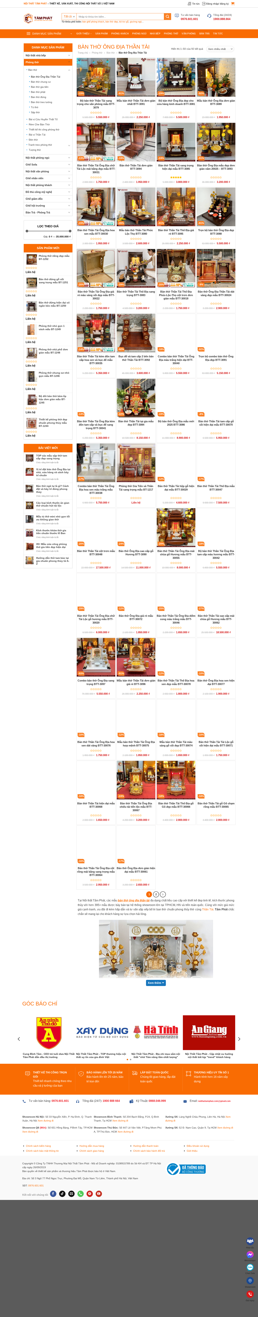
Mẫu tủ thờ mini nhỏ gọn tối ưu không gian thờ (53, 518)
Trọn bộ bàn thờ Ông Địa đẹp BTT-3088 (216, 232)
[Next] (239, 1039)
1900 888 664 (111, 1100)
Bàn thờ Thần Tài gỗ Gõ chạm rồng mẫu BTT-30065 (216, 805)
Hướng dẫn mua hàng (92, 1145)
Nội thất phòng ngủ (37, 157)
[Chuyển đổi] (69, 55)
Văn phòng (189, 33)
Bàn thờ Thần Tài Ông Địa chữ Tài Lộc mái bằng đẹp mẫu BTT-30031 (96, 169)
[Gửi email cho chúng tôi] (71, 1194)
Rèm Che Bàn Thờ (39, 124)
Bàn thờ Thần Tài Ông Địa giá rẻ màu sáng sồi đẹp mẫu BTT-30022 (96, 295)
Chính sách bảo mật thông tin (42, 1150)
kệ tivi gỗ (123, 21)
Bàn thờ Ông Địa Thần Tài (45, 76)
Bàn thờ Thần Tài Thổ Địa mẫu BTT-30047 (216, 488)
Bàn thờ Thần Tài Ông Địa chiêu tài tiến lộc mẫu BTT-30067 (136, 807)
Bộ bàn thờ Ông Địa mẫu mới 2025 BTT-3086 (176, 423)
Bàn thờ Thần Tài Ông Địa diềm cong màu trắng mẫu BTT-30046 (176, 619)
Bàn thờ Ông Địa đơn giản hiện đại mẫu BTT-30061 (136, 870)
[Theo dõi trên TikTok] (62, 1194)
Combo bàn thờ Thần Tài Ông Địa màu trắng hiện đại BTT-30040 (176, 360)
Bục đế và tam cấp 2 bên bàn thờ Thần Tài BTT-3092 (136, 358)
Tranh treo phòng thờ (40, 144)
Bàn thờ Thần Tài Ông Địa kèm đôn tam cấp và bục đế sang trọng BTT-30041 (96, 425)
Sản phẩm (101, 33)
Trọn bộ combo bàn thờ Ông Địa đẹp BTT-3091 (216, 358)
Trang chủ (83, 52)
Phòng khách (120, 33)
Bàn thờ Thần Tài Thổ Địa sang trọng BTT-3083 (136, 293)
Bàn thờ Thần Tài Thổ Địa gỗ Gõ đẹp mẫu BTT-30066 (176, 805)
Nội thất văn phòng (37, 171)
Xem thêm (154, 982)
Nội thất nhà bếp (36, 55)
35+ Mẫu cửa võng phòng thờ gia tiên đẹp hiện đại (51, 545)
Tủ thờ (34, 107)
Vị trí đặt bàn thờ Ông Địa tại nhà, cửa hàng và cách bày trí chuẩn (53, 472)
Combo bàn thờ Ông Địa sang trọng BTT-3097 (96, 682)
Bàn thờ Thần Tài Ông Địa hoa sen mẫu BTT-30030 (96, 232)
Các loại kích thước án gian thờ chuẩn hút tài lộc (52, 504)
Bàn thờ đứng (38, 97)
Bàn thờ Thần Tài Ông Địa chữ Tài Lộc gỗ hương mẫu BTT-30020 (96, 619)
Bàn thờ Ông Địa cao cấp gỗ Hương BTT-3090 (136, 553)
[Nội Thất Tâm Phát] (38, 18)
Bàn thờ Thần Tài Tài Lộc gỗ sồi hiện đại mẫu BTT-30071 (216, 743)
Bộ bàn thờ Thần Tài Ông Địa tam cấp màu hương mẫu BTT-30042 (216, 554)
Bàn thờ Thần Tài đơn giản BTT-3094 (136, 167)
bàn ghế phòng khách (93, 21)
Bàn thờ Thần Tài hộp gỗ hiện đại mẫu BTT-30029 (176, 488)
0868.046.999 (157, 1100)
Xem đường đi (46, 1120)
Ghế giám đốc (34, 198)
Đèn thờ (33, 139)
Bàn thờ (32, 69)
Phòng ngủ (139, 33)
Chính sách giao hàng (92, 1150)
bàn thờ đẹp (111, 21)
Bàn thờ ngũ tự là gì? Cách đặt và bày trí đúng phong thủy (52, 489)
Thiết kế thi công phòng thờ (44, 129)
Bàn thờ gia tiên (39, 86)
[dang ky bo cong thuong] (185, 1168)
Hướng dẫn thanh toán (145, 1145)
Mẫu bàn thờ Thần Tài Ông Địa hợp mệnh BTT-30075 (136, 743)
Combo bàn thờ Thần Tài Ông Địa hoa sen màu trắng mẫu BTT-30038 (96, 489)
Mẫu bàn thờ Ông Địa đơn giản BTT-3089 (216, 102)
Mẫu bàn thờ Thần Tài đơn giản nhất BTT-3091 (136, 102)
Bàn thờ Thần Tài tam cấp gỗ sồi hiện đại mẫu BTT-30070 (216, 423)
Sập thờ (35, 112)
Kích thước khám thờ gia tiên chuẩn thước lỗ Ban (51, 532)
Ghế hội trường (35, 205)
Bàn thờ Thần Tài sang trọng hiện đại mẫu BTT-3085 (176, 167)
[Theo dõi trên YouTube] (99, 1194)
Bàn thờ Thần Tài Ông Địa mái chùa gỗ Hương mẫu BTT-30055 (175, 554)
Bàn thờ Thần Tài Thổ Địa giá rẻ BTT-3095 (176, 232)
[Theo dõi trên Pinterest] (90, 1194)
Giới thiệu (83, 33)
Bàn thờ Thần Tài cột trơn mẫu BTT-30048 (96, 553)
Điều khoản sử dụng (198, 1145)
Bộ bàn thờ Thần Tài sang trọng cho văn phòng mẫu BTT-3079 (96, 104)
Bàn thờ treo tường (41, 102)
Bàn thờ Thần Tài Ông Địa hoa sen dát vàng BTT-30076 (96, 743)
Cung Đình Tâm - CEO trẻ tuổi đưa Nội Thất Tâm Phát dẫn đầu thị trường (183, 1055)
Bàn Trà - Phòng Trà (38, 212)
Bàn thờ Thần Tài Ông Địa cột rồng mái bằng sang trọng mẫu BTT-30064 (96, 871)
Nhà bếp (155, 33)
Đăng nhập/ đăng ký (217, 3)
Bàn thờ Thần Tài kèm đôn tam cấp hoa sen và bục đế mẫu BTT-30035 (96, 360)
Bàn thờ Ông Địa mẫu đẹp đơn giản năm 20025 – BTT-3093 (216, 167)
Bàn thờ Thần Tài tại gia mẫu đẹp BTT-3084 (136, 423)
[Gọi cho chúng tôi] (80, 1194)
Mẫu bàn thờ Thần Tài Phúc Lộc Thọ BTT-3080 (136, 232)
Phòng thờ (171, 33)
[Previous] (19, 1039)
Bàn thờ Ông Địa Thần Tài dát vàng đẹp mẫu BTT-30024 (216, 293)
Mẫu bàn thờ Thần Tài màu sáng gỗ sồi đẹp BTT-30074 (176, 743)
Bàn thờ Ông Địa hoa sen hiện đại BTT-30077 (215, 682)
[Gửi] (167, 16)
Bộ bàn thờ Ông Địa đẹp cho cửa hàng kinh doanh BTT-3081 (176, 102)
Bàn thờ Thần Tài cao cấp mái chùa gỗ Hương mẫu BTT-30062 (216, 619)
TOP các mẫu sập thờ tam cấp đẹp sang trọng (51, 457)
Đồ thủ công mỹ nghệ (39, 191)
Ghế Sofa (31, 164)
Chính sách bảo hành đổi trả (149, 1150)
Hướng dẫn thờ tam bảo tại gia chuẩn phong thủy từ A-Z (52, 560)
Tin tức (196, 3)
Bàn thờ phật (38, 92)
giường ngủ (136, 21)
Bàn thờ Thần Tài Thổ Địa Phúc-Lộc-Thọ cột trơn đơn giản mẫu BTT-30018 (176, 295)
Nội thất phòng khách (39, 185)
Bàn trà (204, 33)
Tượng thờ (35, 149)
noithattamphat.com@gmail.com (214, 1101)
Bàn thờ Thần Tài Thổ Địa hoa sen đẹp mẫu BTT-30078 (176, 682)
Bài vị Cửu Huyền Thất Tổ (43, 119)
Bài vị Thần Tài (37, 134)
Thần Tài (207, 909)
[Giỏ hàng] (232, 3)
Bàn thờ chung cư (41, 81)
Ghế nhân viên (34, 178)
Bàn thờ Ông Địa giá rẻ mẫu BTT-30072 (136, 617)
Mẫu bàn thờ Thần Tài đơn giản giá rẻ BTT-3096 (136, 682)
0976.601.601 (36, 1185)
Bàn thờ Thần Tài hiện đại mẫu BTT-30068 (96, 805)
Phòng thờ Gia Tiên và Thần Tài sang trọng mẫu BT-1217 (136, 488)
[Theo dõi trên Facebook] (53, 1194)
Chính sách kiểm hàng (38, 1145)
